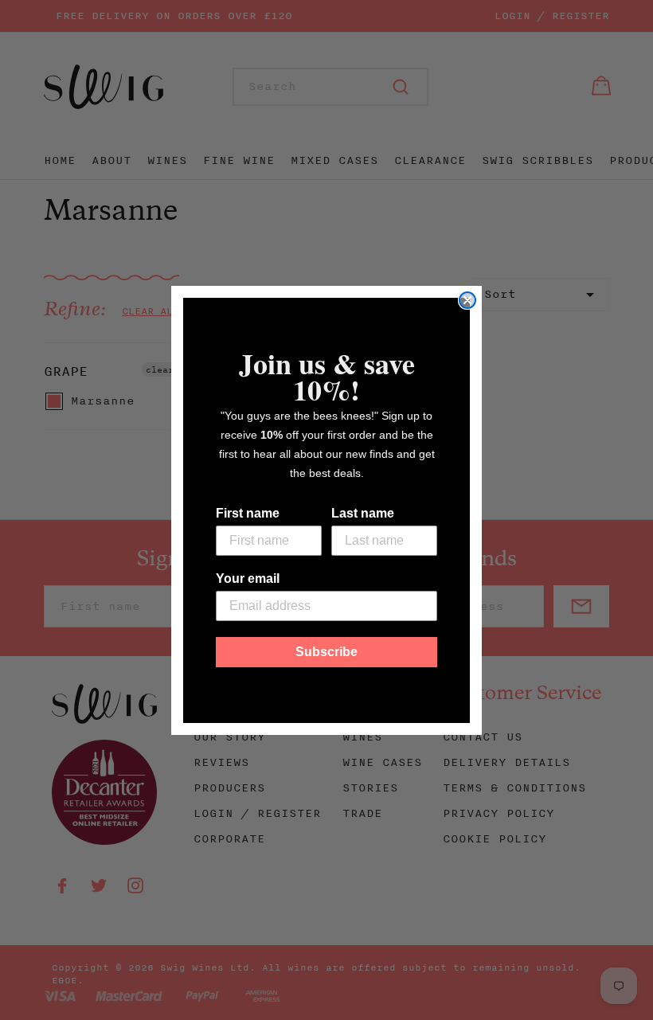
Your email (248, 578)
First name (248, 513)
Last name (362, 513)
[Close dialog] (467, 300)
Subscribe (326, 652)
